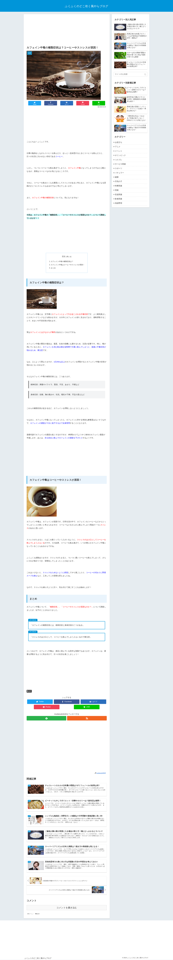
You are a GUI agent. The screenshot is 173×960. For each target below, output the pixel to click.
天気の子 (118, 181)
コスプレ (118, 160)
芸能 (117, 190)
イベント (118, 151)
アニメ (117, 147)
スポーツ (118, 168)
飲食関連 (118, 199)
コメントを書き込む (66, 907)
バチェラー (119, 173)
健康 (30, 691)
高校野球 (118, 203)
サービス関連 (120, 164)
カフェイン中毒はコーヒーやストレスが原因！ (67, 265)
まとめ (53, 268)
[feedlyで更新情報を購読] (46, 718)
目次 (64, 256)
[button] (145, 74)
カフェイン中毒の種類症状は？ (62, 261)
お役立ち (118, 142)
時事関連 (118, 186)
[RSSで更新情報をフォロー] (87, 718)
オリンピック (120, 155)
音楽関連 (118, 195)
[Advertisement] (67, 30)
